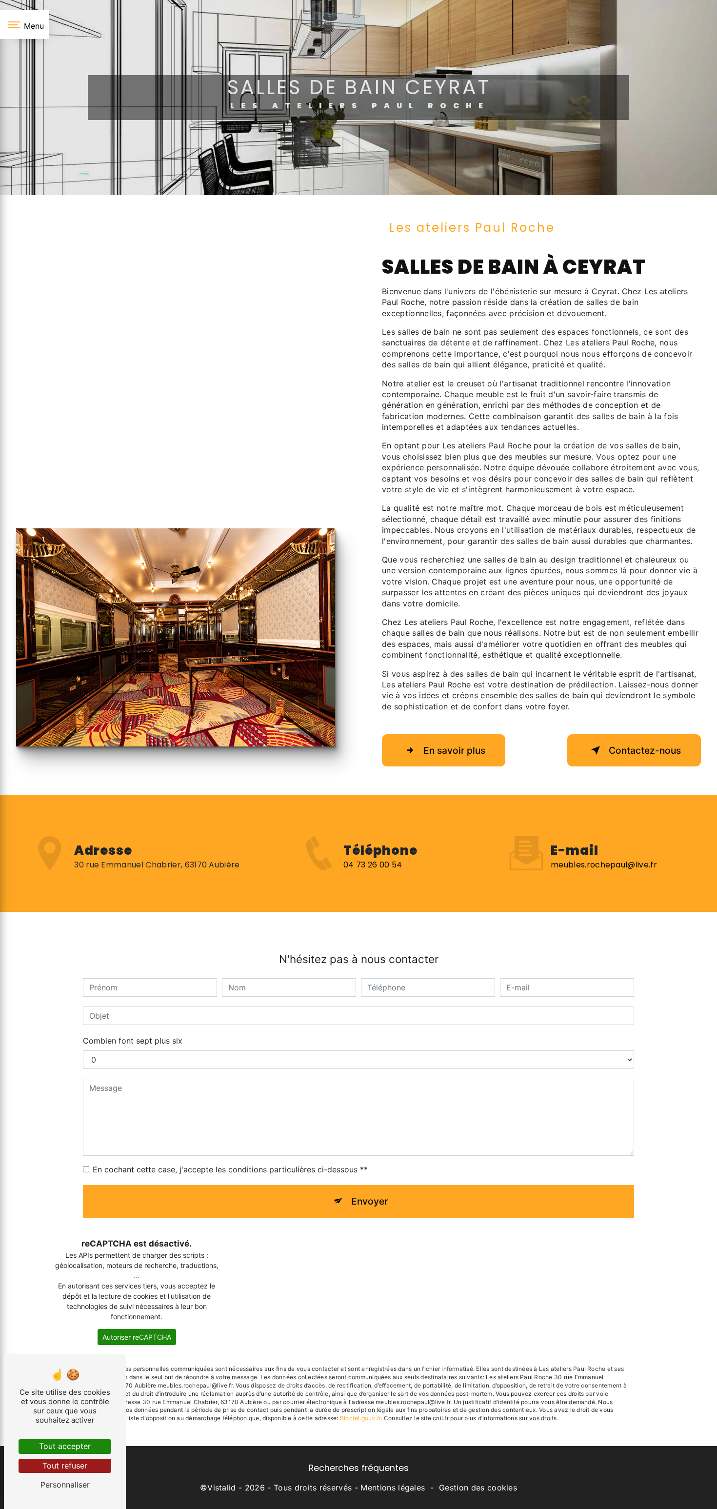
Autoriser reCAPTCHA (136, 1337)
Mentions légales (392, 1487)
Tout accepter (65, 1446)
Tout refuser (64, 1465)
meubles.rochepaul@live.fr (604, 864)
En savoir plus (454, 750)
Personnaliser (65, 1484)
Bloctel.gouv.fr (360, 1418)
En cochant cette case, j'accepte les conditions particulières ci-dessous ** (230, 1169)
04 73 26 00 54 (372, 864)
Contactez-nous (645, 750)
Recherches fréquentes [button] (359, 1468)
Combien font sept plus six (132, 1041)
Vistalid (221, 1487)
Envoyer (369, 1201)
